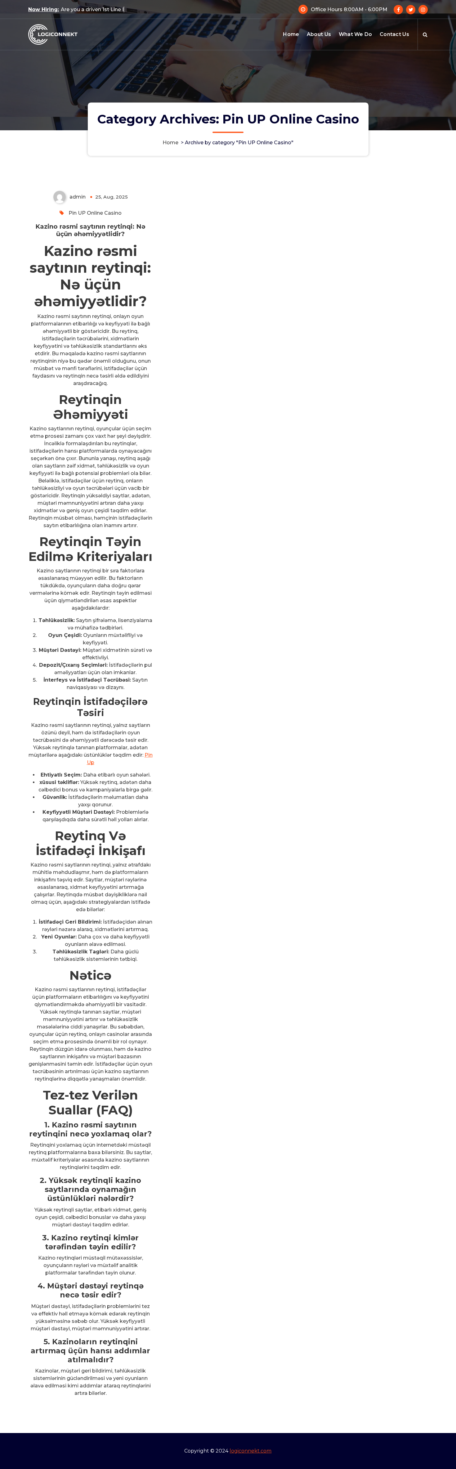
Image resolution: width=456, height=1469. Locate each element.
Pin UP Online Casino (95, 213)
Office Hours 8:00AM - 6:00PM (349, 9)
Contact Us (394, 34)
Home (291, 34)
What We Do (355, 34)
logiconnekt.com (250, 1451)
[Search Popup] (425, 34)
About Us (319, 34)
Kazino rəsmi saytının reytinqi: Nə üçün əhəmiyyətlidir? (90, 230)
